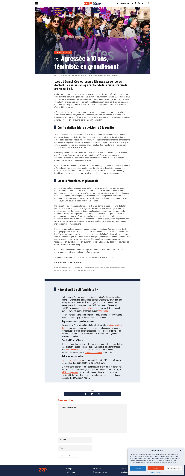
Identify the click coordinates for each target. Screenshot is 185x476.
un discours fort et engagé (90, 308)
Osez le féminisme (98, 221)
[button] (181, 450)
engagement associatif (79, 75)
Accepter (138, 468)
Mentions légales (156, 472)
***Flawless (103, 310)
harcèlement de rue (103, 75)
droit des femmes (64, 75)
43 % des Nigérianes (70, 372)
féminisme (92, 75)
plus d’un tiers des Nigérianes (77, 349)
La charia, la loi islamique (71, 360)
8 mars (106, 219)
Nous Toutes (59, 221)
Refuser (156, 468)
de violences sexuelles (93, 352)
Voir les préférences (173, 468)
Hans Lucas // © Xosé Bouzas (73, 267)
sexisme (115, 75)
